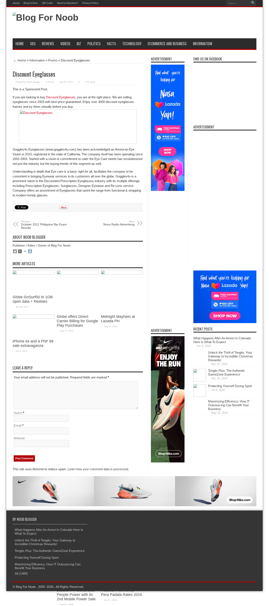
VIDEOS (65, 43)
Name (18, 413)
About (16, 3)
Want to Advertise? (67, 3)
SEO (33, 43)
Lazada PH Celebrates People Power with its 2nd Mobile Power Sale (76, 594)
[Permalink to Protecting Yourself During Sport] (199, 395)
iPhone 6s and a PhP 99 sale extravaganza (33, 343)
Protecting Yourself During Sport (230, 386)
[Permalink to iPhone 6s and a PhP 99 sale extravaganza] (34, 317)
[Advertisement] (179, 23)
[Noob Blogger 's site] (15, 251)
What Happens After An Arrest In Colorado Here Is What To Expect (222, 340)
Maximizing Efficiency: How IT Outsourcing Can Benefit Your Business (229, 405)
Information (202, 43)
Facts (111, 43)
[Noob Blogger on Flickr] (25, 251)
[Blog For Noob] (45, 17)
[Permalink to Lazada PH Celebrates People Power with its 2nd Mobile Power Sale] (78, 273)
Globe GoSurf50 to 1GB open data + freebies (33, 299)
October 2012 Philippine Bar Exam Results (44, 224)
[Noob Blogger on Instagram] (30, 251)
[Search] (253, 3)
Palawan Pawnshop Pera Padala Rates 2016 (121, 592)
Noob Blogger (33, 82)
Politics (94, 43)
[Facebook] (211, 3)
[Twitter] (216, 3)
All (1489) (21, 573)
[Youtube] (221, 3)
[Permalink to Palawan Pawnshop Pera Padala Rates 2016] (122, 273)
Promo (52, 60)
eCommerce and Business (167, 43)
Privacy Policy (90, 3)
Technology (131, 43)
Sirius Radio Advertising (118, 223)
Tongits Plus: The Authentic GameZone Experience (226, 372)
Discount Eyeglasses (60, 97)
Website (19, 438)
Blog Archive (31, 3)
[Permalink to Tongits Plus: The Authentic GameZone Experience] (199, 380)
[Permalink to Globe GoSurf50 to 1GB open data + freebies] (34, 273)
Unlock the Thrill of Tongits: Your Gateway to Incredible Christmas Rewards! (230, 356)
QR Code (47, 3)
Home (20, 43)
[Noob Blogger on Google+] (20, 251)
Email (17, 425)
